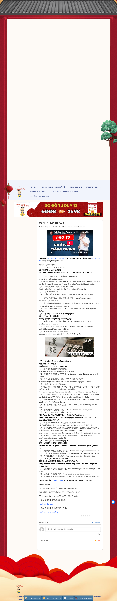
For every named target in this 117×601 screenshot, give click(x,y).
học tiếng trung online (55, 258)
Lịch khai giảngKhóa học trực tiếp (53, 187)
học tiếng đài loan (46, 504)
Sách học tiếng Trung (37, 191)
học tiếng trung (57, 480)
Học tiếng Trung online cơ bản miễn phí (75, 227)
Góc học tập (54, 191)
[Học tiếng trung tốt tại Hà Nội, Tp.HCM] (19, 192)
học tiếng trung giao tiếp (48, 512)
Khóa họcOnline (76, 187)
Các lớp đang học (92, 187)
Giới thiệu (33, 187)
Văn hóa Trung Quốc (70, 191)
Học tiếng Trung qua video (39, 196)
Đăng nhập (97, 522)
